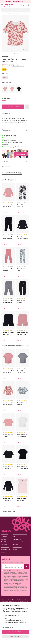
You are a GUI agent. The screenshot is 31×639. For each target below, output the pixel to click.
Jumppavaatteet (23, 13)
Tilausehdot (4, 536)
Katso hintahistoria (6, 103)
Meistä (2, 552)
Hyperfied (5, 57)
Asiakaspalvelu (4, 534)
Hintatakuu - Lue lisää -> (10, 140)
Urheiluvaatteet (14, 13)
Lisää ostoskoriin (13, 107)
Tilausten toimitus (17, 539)
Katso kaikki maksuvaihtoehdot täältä (11, 172)
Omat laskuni (4, 539)
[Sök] (3, 10)
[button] (2, 5)
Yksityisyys (15, 544)
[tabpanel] (15, 33)
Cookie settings (5, 547)
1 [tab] (14, 53)
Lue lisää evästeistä (7, 627)
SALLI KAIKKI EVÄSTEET (15, 632)
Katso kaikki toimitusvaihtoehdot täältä (12, 174)
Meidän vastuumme (17, 547)
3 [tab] (18, 53)
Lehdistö (15, 549)
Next (28, 33)
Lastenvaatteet (5, 13)
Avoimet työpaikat (5, 549)
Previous (3, 33)
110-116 (4, 77)
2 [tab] (16, 53)
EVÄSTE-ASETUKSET (15, 636)
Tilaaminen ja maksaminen (18, 542)
